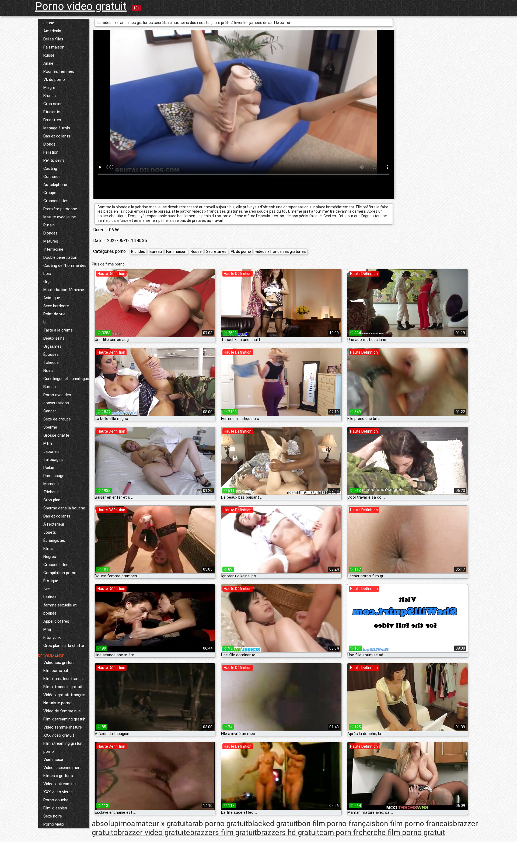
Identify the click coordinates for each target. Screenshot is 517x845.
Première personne (60, 208)
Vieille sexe (53, 759)
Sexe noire (52, 816)
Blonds (49, 144)
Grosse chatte (56, 435)
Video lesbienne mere (62, 767)
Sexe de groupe (57, 419)
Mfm (47, 443)
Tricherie (51, 491)
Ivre (46, 589)
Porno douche (55, 800)
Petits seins (54, 160)
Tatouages (53, 459)
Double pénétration (60, 257)
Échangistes (54, 540)
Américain (52, 31)
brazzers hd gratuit (288, 832)
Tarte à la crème (58, 330)
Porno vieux (53, 824)
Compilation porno (59, 572)
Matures (50, 241)
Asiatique (51, 297)
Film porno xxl (55, 670)
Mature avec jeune (59, 217)
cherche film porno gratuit (402, 832)
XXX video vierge (58, 791)
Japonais (51, 451)
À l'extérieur (53, 524)
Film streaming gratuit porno (63, 747)
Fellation (50, 152)
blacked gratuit (273, 823)
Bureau (49, 386)
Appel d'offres (56, 621)
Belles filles (53, 39)
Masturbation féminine (63, 289)
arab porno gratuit (218, 823)
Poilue (48, 467)
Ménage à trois (56, 128)
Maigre (49, 87)
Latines (50, 597)
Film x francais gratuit (62, 686)
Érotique (50, 580)
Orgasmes (52, 346)
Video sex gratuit (58, 662)
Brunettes (52, 120)
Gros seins (52, 103)
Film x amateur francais (64, 678)
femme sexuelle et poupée (60, 609)
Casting (50, 168)
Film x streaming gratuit (64, 719)
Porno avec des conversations (57, 398)
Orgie (48, 281)
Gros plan (51, 500)
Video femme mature (62, 727)
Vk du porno (54, 79)
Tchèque (51, 362)
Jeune (48, 22)
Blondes (50, 233)
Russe (48, 55)
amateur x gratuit (159, 823)
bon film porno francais (414, 823)
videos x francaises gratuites (280, 251)
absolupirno (111, 823)
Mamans (51, 483)
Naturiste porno (57, 703)
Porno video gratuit (81, 6)
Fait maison (53, 47)
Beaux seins (54, 338)
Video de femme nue (62, 711)
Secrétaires (216, 251)
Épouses (51, 354)
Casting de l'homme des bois (64, 269)
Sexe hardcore (56, 305)
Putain (49, 225)
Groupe (49, 192)
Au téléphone (55, 184)
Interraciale (53, 249)
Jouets (49, 532)
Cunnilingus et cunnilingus (66, 378)
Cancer (49, 411)
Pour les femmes (58, 71)
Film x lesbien (55, 808)
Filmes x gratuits (58, 775)
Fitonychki (52, 637)
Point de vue (54, 314)
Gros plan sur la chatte (63, 645)
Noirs (48, 370)
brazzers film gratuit (223, 832)
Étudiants (51, 111)
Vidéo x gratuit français (64, 694)
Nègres (49, 556)
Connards (52, 176)
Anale (48, 63)
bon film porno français (336, 823)
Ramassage (53, 475)
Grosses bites (55, 200)
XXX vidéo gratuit (58, 735)
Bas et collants (56, 136)
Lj (44, 322)
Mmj (47, 629)
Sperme (50, 427)
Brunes (49, 95)
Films (48, 548)
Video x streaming (59, 783)
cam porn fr (339, 832)
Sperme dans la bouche (64, 508)
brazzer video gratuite (154, 832)
